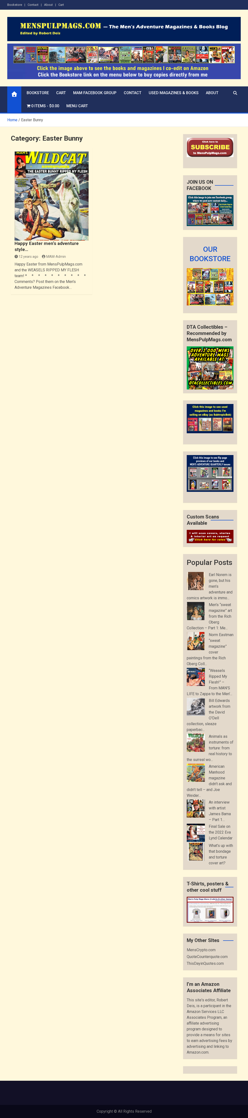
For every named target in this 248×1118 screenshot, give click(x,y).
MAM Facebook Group (94, 93)
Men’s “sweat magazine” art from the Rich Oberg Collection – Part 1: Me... (209, 616)
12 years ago (28, 257)
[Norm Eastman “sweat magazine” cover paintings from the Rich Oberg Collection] (196, 641)
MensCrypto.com (201, 950)
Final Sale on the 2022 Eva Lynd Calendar (220, 832)
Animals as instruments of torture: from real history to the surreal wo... (210, 748)
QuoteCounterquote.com (207, 956)
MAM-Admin (56, 257)
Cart (61, 5)
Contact (33, 5)
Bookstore (14, 5)
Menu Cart (77, 106)
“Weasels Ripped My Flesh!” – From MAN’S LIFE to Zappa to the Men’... (209, 682)
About (48, 5)
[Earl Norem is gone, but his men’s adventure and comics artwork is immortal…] (196, 581)
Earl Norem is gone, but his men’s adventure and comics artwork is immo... (209, 586)
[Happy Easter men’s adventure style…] (52, 196)
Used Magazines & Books (174, 93)
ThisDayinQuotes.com (205, 963)
